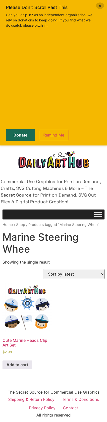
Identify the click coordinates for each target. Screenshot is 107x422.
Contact (70, 407)
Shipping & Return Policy (31, 399)
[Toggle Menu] (98, 214)
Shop (20, 224)
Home (7, 224)
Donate (20, 135)
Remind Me (53, 135)
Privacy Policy (42, 407)
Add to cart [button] (17, 364)
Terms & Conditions (80, 399)
